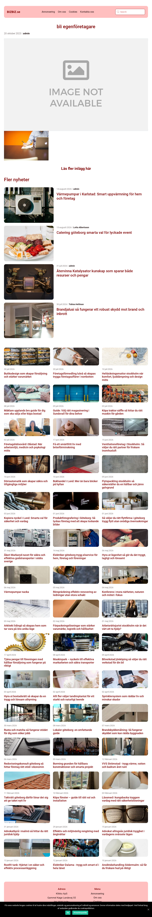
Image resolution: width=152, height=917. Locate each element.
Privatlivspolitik (80, 913)
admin (26, 33)
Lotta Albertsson (81, 227)
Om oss (62, 11)
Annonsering (48, 11)
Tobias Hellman (76, 304)
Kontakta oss (87, 11)
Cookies (73, 11)
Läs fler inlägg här (76, 168)
